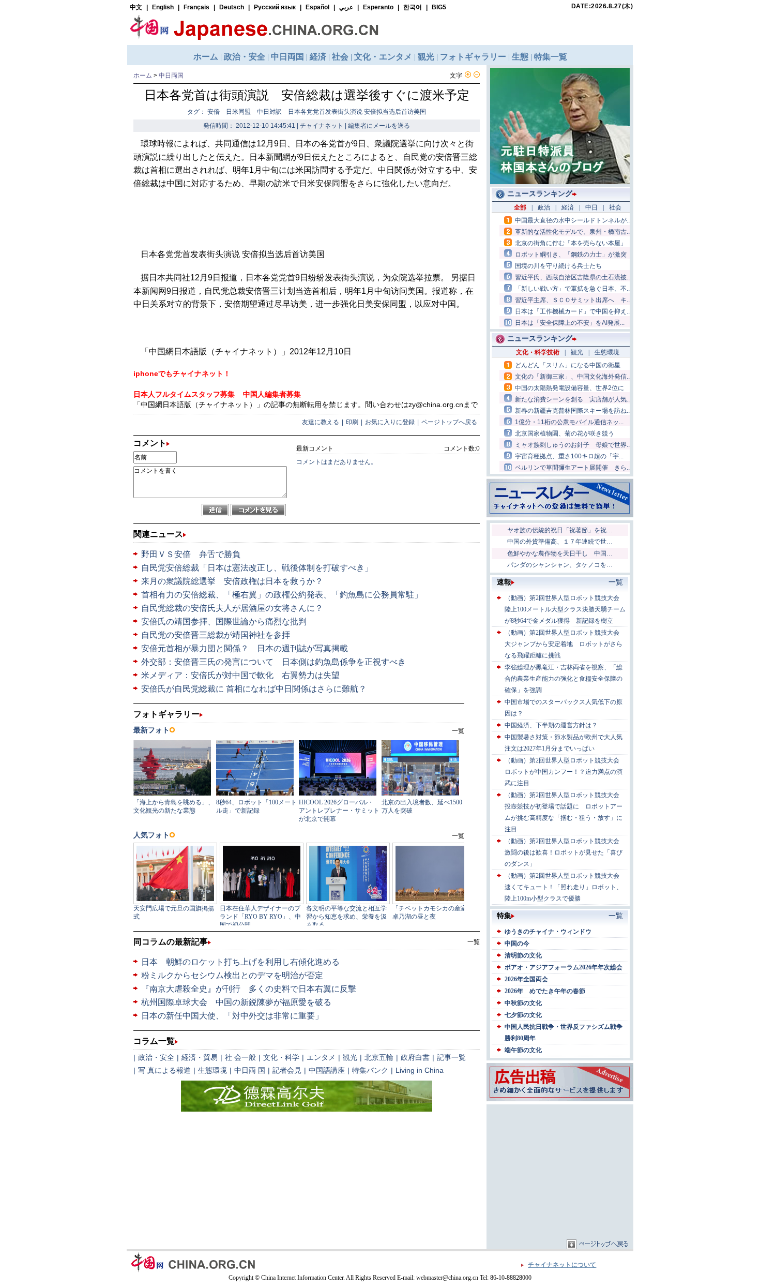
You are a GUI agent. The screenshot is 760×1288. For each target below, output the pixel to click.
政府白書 (415, 1057)
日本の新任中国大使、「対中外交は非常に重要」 (232, 1015)
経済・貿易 (199, 1057)
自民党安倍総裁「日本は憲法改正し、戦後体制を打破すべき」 (257, 567)
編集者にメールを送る (379, 125)
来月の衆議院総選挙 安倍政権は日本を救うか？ (232, 581)
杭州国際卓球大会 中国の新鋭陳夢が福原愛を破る (236, 1002)
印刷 (352, 422)
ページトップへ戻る (449, 422)
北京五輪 (378, 1057)
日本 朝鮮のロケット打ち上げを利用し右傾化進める (240, 961)
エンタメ (321, 1057)
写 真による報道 (164, 1070)
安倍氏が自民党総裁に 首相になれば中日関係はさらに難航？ (254, 688)
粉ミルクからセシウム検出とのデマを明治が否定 (232, 975)
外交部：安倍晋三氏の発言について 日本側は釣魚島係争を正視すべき (273, 661)
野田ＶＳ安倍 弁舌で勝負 (190, 554)
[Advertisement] (560, 1171)
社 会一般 (240, 1057)
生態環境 (212, 1070)
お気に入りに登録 (390, 422)
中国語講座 (327, 1070)
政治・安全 (156, 1057)
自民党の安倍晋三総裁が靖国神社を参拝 (215, 635)
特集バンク (370, 1070)
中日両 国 (249, 1070)
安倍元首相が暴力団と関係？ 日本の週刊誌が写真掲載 (244, 648)
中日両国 (171, 75)
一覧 (473, 942)
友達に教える (320, 422)
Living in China (420, 1070)
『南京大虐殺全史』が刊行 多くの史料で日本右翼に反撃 (248, 988)
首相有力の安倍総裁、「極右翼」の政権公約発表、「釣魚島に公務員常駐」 (281, 594)
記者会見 (286, 1070)
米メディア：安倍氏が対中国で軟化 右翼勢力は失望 (240, 675)
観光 (350, 1057)
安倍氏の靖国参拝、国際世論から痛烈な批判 (224, 621)
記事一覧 (451, 1057)
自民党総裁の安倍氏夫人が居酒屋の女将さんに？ (232, 608)
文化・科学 (281, 1057)
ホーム (142, 75)
